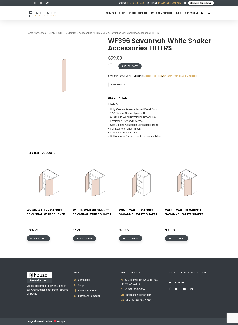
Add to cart (130, 66)
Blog (178, 13)
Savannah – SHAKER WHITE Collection (55, 32)
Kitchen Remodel (137, 13)
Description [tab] (118, 84)
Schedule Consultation (200, 3)
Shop (122, 13)
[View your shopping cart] (209, 12)
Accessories (85, 32)
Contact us (191, 13)
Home (30, 32)
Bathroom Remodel (161, 13)
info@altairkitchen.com (169, 3)
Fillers (97, 32)
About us (111, 13)
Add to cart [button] (38, 238)
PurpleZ (63, 321)
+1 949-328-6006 (136, 3)
